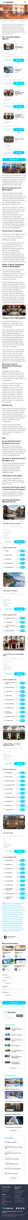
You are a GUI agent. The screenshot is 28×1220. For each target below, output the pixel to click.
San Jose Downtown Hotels (13, 1101)
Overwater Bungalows (21, 961)
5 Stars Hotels (7, 948)
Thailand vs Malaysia (5, 966)
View (22, 551)
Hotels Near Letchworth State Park (13, 1153)
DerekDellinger (8, 956)
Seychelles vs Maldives (11, 1142)
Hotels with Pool (19, 149)
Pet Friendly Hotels (16, 1049)
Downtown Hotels (17, 6)
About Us (4, 1200)
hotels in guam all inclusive (9, 927)
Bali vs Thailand (16, 1045)
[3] (8, 988)
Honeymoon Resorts (20, 948)
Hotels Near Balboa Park (11, 1164)
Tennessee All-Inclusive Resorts (16, 1063)
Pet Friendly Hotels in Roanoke (17, 1051)
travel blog (9, 903)
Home (3, 6)
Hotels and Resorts (9, 6)
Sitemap (4, 1204)
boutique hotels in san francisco (11, 916)
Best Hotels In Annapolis (11, 1173)
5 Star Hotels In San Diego (12, 1159)
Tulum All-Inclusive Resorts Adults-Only (14, 1147)
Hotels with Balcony (10, 103)
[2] (5, 988)
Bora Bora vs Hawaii (17, 1035)
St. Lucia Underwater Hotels (17, 1040)
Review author (9, 17)
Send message (14, 1002)
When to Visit (5, 1189)
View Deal (19, 60)
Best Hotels (7, 1172)
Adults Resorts (9, 56)
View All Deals (14, 159)
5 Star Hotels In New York (6, 953)
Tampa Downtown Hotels (12, 1089)
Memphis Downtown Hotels (13, 1114)
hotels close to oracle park (15, 908)
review (18, 62)
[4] (10, 988)
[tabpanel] (9, 46)
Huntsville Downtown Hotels (17, 1029)
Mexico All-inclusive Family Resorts (17, 1057)
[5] (13, 988)
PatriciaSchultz (20, 969)
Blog (12, 1033)
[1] (3, 988)
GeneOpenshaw (8, 969)
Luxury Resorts (9, 79)
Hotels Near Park (8, 1151)
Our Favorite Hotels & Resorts (9, 20)
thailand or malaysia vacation (15, 914)
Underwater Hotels (16, 1038)
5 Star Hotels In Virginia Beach (13, 1168)
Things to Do (5, 1191)
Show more (13, 1068)
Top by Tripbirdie (6, 1196)
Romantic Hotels (19, 56)
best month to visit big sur (14, 925)
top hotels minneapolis (13, 931)
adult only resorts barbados (10, 910)
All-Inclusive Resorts (16, 1061)
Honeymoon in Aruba (19, 953)
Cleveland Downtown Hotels (13, 1127)
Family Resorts (21, 103)
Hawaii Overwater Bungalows (20, 966)
